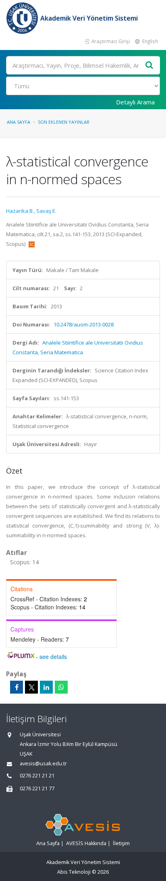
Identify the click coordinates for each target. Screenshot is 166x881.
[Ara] (149, 65)
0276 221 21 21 (37, 775)
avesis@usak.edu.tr (43, 763)
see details (53, 656)
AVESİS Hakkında (86, 843)
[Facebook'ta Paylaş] (16, 687)
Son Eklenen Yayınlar (63, 122)
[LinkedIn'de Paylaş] (46, 687)
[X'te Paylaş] (31, 687)
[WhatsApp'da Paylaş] (61, 687)
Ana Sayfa (18, 122)
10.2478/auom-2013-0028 (84, 324)
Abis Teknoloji (74, 872)
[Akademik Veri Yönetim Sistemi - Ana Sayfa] (23, 18)
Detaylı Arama (135, 102)
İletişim (121, 843)
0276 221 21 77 (37, 788)
